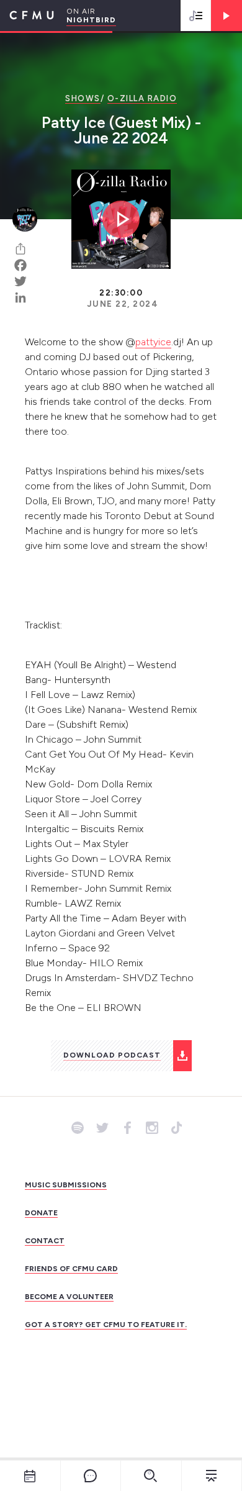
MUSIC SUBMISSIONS (66, 1185)
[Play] (226, 15)
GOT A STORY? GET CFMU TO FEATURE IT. (106, 1324)
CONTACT (45, 1240)
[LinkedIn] (24, 297)
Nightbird (91, 20)
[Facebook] (24, 265)
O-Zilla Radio (142, 98)
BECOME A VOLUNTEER (69, 1296)
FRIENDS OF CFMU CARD (71, 1268)
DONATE (41, 1212)
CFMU (27, 15)
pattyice (153, 342)
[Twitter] (24, 281)
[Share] (24, 249)
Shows (83, 98)
